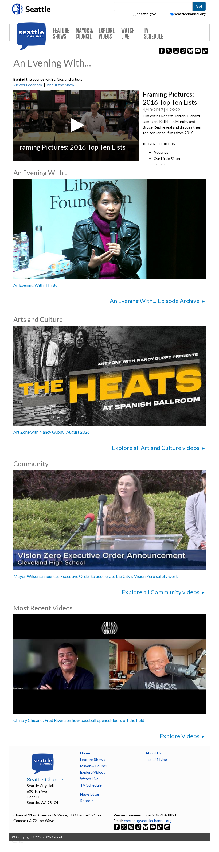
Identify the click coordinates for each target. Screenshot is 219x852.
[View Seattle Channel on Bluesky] (145, 826)
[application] (76, 125)
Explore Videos (107, 33)
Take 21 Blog (156, 759)
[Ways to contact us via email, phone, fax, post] (167, 826)
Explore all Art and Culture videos (156, 447)
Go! (199, 6)
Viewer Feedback (27, 85)
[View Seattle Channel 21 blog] (160, 826)
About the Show (60, 85)
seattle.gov (146, 13)
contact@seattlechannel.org (148, 820)
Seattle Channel (45, 780)
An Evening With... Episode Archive (155, 300)
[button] (76, 125)
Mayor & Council (84, 33)
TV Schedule (153, 33)
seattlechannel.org (190, 13)
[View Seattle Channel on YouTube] (153, 826)
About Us (154, 753)
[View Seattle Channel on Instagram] (131, 826)
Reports (87, 800)
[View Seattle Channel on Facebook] (117, 826)
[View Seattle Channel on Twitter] (124, 826)
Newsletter (89, 794)
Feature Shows (61, 33)
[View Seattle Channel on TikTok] (138, 826)
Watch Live (128, 33)
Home (85, 753)
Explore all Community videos (161, 592)
